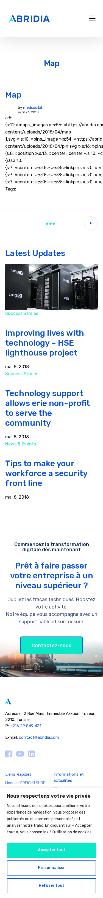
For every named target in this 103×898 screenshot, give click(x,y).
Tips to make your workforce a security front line (46, 473)
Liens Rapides (18, 774)
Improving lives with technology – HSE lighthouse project (44, 343)
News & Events (20, 444)
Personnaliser (51, 867)
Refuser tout (51, 885)
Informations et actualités (69, 777)
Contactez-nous (51, 646)
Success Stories (21, 313)
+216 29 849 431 (26, 725)
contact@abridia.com (39, 737)
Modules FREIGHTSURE (25, 783)
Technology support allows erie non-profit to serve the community (47, 408)
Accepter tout (51, 850)
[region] (51, 843)
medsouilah (33, 107)
